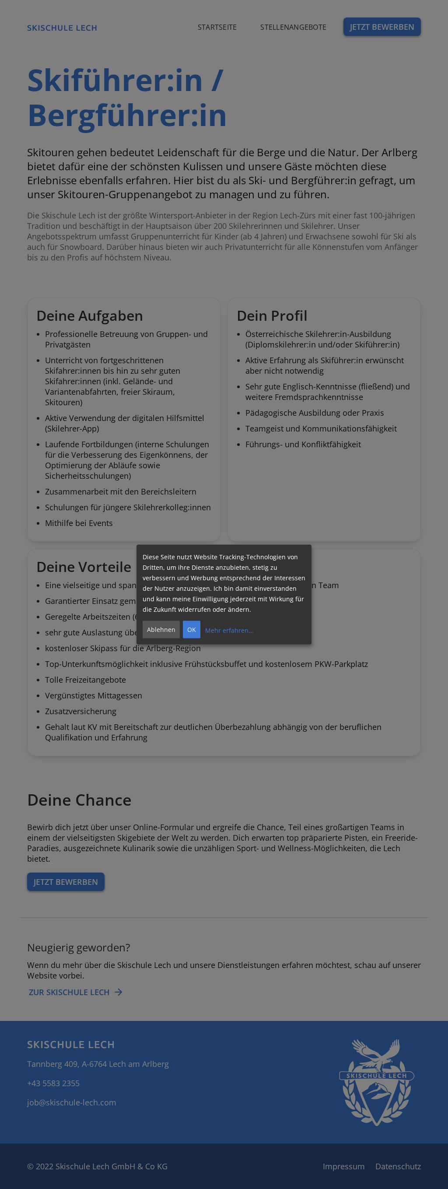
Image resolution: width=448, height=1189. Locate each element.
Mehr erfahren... (229, 630)
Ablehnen (161, 629)
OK (191, 629)
